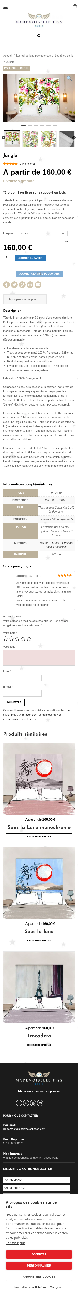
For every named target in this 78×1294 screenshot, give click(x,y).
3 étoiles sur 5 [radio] (17, 638)
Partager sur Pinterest (22, 284)
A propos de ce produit (25, 299)
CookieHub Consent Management (46, 1287)
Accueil (7, 55)
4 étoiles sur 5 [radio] (23, 638)
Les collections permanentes (33, 55)
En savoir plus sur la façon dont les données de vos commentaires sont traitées (36, 715)
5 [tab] (48, 127)
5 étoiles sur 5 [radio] (28, 638)
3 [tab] (36, 127)
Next (74, 138)
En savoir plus (15, 1243)
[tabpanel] (39, 98)
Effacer (66, 241)
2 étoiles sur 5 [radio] (11, 638)
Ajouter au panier (30, 258)
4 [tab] (42, 127)
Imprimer (30, 284)
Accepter (39, 1254)
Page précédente (16, 68)
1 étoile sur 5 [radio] (5, 638)
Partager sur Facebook (6, 284)
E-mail (8, 686)
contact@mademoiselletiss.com (26, 1128)
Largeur (8, 233)
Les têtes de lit (64, 55)
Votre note (10, 632)
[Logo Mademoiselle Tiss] (39, 20)
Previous (4, 138)
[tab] (25, 299)
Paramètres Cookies (39, 1276)
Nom (7, 671)
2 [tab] (30, 127)
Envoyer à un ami (38, 284)
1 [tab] (23, 127)
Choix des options (39, 836)
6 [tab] (55, 127)
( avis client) (27, 163)
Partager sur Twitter (14, 284)
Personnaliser (39, 1265)
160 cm (44, 542)
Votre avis (10, 646)
